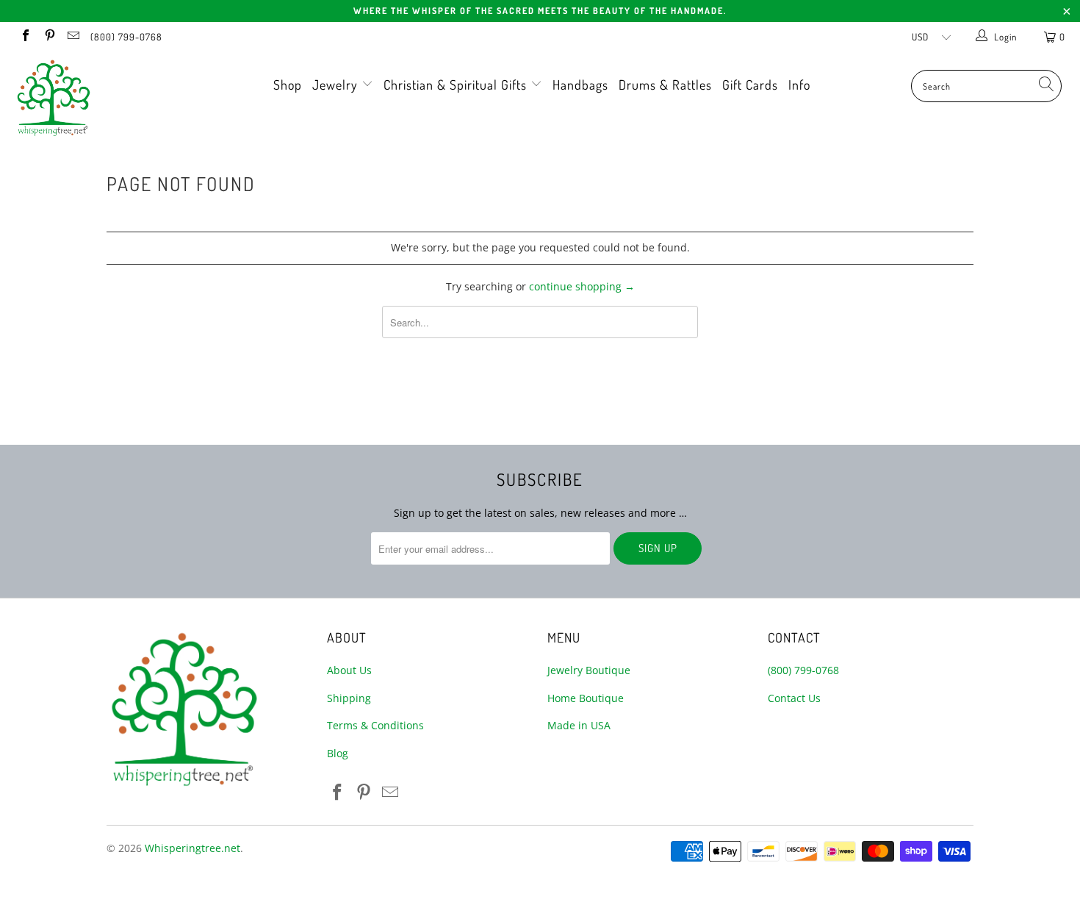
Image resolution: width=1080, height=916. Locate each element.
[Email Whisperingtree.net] (72, 36)
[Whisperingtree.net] (94, 97)
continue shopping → (582, 286)
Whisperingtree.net (192, 848)
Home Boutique (585, 698)
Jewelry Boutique (588, 670)
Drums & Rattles (665, 84)
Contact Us (794, 698)
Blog (337, 753)
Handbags (580, 84)
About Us (349, 670)
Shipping (349, 698)
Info (799, 84)
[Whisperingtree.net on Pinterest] (48, 36)
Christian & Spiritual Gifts (457, 84)
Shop (287, 84)
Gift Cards (750, 84)
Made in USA (579, 725)
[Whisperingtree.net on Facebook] (25, 36)
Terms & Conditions (375, 725)
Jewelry (336, 84)
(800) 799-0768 (126, 37)
